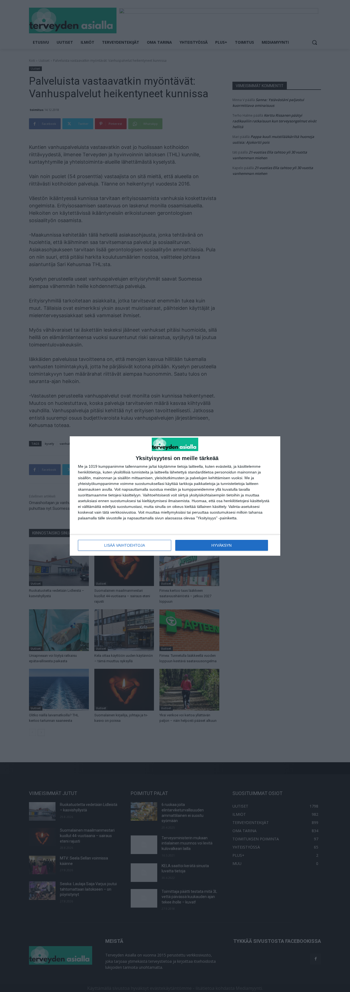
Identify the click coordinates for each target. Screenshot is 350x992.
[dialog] (175, 496)
